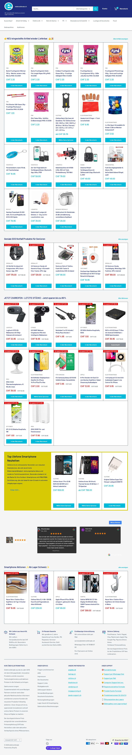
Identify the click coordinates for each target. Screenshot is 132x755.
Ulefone (58, 115)
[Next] (128, 266)
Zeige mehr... (15, 490)
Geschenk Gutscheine (45, 696)
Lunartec (59, 165)
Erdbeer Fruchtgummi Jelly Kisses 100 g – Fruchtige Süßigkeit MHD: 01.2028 (65, 73)
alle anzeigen (123, 567)
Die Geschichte (43, 680)
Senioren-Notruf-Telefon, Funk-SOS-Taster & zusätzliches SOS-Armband (65, 268)
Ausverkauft (115, 345)
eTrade (33, 327)
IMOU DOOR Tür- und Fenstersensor (37, 430)
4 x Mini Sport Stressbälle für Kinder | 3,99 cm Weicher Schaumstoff (115, 127)
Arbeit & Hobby (21, 21)
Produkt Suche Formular (112, 691)
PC (63, 21)
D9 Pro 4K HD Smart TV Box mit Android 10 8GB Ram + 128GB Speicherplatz (114, 332)
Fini (7, 68)
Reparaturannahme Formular (114, 687)
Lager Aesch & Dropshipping (48, 703)
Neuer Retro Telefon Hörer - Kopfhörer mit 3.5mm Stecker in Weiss (115, 602)
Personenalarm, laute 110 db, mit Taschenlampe (15, 169)
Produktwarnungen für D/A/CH (115, 695)
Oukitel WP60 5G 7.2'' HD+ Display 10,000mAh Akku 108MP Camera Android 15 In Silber (89, 603)
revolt (8, 209)
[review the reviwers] (57, 530)
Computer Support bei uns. (114, 682)
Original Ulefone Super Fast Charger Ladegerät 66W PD (113, 481)
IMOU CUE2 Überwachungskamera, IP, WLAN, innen (15, 384)
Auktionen (21, 27)
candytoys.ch (73, 687)
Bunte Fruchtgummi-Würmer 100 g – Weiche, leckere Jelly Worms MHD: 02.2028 (16, 73)
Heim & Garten (51, 21)
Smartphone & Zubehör (78, 21)
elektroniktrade (86, 115)
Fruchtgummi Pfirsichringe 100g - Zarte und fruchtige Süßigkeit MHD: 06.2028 (114, 73)
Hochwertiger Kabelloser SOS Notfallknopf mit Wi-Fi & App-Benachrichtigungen (90, 273)
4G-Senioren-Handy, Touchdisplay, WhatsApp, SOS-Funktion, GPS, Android (115, 268)
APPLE (82, 375)
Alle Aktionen (123, 298)
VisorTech (9, 165)
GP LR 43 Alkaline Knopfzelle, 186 (16, 430)
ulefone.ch (72, 678)
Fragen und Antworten (46, 670)
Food (115, 21)
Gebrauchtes (9, 27)
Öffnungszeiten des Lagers (114, 699)
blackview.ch (73, 682)
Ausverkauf (8, 21)
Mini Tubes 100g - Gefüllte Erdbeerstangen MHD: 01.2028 (41, 119)
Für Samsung (60, 375)
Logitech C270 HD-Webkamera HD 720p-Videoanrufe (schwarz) (13, 332)
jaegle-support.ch (74, 695)
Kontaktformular (110, 670)
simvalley (9, 263)
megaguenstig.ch (74, 691)
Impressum (42, 676)
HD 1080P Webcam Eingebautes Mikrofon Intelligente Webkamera (39, 332)
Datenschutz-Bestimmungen (48, 706)
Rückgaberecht (43, 686)
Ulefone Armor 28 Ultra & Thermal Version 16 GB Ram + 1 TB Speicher (88, 484)
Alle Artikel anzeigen (120, 39)
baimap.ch (72, 674)
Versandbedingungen (45, 693)
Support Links (43, 683)
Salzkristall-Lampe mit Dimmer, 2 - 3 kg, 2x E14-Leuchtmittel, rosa (39, 214)
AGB (39, 673)
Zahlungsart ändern (45, 690)
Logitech (9, 327)
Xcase (82, 165)
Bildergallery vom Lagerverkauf (115, 704)
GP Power (83, 327)
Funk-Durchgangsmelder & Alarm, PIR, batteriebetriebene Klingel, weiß (114, 171)
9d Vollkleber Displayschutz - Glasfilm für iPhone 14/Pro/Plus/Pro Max (40, 380)
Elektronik (36, 21)
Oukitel (82, 596)
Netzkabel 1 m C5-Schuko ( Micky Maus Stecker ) (64, 331)
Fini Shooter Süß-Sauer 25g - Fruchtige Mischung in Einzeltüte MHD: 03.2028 (16, 107)
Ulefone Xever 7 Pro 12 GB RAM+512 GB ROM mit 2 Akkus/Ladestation (61, 484)
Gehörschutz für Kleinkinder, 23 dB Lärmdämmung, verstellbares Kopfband (65, 214)
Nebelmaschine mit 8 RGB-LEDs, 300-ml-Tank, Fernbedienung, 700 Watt (65, 170)
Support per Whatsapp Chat (114, 674)
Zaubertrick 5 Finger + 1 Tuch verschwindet (90, 119)
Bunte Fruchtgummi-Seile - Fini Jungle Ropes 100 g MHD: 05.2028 (41, 73)
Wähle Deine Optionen (66, 140)
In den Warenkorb (16, 85)
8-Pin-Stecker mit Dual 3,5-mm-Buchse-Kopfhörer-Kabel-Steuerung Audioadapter (90, 380)
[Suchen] (95, 8)
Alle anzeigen (123, 239)
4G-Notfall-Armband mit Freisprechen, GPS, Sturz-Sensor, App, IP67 (15, 268)
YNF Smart (83, 268)
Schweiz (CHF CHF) (11, 740)
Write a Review (115, 522)
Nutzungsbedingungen (46, 700)
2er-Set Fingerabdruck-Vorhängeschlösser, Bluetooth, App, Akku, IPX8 (41, 170)
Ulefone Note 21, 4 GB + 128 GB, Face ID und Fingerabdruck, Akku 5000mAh (41, 602)
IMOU (7, 379)
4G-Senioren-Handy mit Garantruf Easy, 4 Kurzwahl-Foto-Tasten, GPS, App (40, 268)
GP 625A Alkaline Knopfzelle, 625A (90, 331)
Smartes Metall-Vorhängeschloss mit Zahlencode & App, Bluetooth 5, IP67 (90, 171)
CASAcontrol (109, 165)
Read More (39, 550)
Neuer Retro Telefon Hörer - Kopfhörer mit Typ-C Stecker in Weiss (16, 602)
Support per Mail (110, 678)
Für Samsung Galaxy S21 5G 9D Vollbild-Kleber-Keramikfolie (66, 379)
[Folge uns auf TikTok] (47, 743)
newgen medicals (62, 209)
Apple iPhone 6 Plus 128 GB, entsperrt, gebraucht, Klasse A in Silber (65, 602)
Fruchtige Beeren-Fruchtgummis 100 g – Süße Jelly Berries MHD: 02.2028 (89, 73)
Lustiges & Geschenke (101, 21)
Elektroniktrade (61, 327)
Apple (58, 596)
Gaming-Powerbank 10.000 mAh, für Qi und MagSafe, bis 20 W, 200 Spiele (15, 214)
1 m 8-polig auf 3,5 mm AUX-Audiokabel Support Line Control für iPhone (114, 380)
